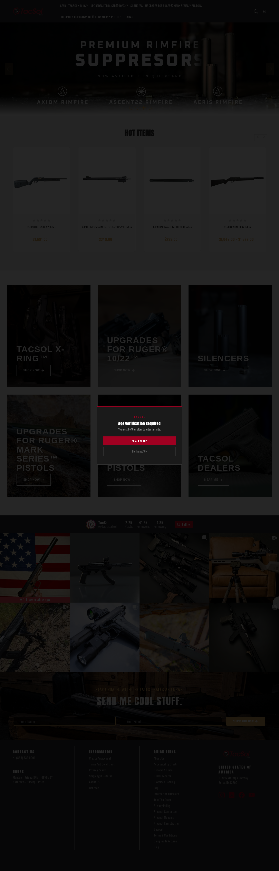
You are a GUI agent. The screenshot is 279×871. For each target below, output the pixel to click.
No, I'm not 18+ (139, 451)
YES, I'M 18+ (139, 441)
